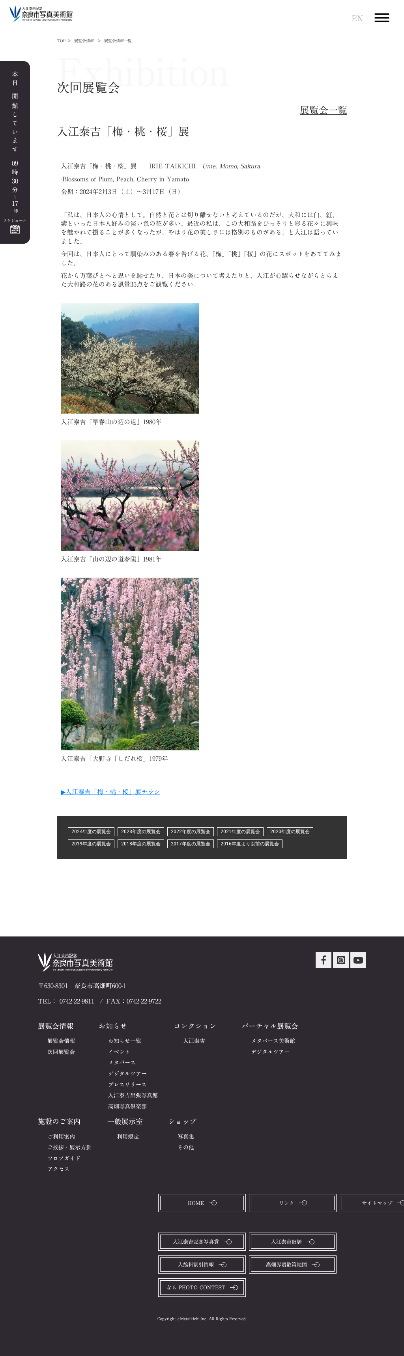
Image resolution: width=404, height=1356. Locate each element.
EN (357, 18)
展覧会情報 (61, 1041)
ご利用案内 (61, 1137)
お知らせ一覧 (124, 1041)
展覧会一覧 (323, 110)
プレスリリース (127, 1085)
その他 (186, 1148)
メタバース (122, 1063)
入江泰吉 (194, 1041)
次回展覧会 (61, 1052)
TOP (61, 40)
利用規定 (128, 1137)
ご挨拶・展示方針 (69, 1148)
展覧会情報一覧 (118, 40)
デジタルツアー (127, 1074)
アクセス (58, 1169)
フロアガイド (63, 1159)
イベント (119, 1052)
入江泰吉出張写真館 (133, 1096)
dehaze (382, 18)
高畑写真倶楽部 (127, 1107)
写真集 (186, 1137)
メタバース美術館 (273, 1041)
